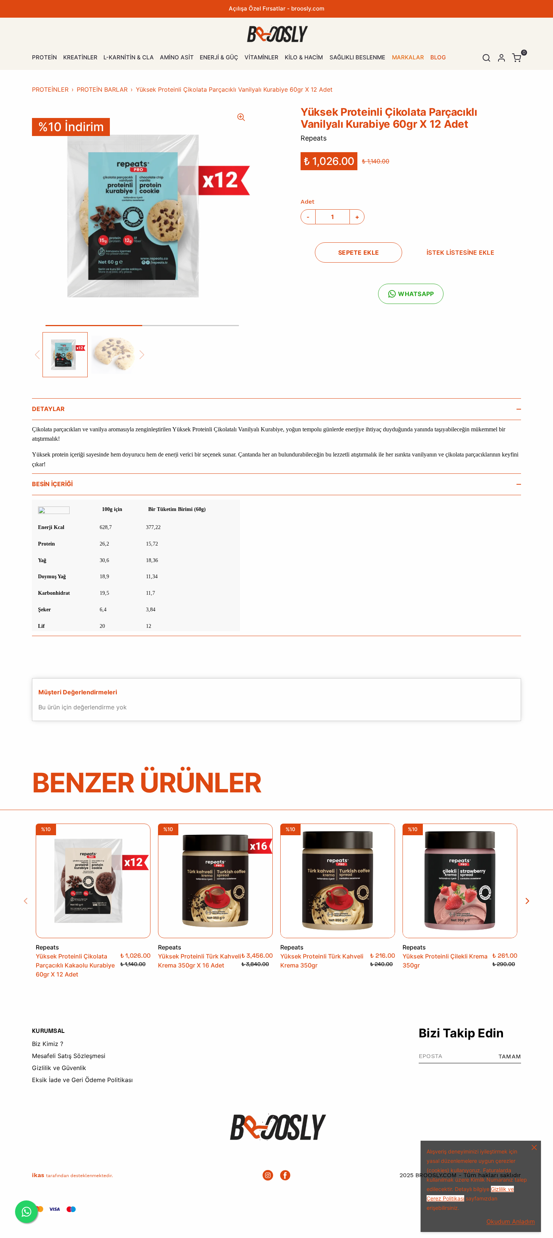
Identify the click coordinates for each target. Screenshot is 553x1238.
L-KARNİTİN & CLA (128, 57)
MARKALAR (408, 57)
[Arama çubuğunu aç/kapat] (486, 57)
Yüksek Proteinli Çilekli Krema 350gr (445, 960)
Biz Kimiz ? (47, 1044)
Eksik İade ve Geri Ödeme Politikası (82, 1080)
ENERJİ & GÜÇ (219, 57)
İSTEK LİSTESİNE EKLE (460, 252)
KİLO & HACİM (304, 57)
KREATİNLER (80, 57)
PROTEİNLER (50, 89)
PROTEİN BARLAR (102, 89)
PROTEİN (44, 57)
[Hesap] (501, 57)
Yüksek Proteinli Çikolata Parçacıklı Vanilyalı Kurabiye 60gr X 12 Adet (234, 89)
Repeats (314, 138)
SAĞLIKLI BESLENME (357, 57)
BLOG (438, 57)
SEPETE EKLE (358, 252)
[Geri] (30, 900)
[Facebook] (285, 1175)
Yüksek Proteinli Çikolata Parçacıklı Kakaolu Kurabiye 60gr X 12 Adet (75, 965)
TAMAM (509, 1056)
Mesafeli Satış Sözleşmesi (68, 1056)
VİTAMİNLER (261, 57)
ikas (38, 1175)
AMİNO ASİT (177, 57)
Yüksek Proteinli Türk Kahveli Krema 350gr (321, 960)
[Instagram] (268, 1175)
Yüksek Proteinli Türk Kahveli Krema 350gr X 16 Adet (199, 960)
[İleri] (522, 900)
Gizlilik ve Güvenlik (59, 1068)
